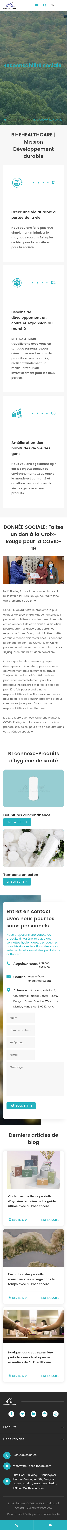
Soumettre (21, 1106)
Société (25, 120)
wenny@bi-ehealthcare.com (39, 979)
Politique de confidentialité (42, 1514)
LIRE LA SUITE (50, 1220)
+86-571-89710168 (45, 965)
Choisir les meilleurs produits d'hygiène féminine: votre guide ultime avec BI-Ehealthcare (32, 1201)
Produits (9, 1427)
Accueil (12, 120)
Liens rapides (13, 1439)
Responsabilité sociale (47, 120)
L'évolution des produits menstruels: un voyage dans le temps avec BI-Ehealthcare (31, 1279)
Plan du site (14, 1514)
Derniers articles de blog (33, 1139)
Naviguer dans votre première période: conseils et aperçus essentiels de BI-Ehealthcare (30, 1357)
